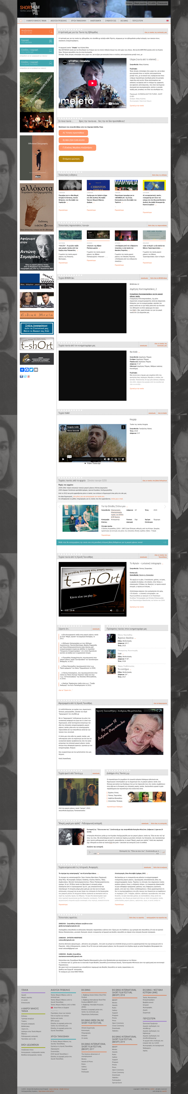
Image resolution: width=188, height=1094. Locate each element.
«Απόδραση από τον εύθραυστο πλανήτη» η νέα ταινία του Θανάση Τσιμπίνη (126, 248)
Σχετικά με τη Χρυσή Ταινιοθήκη (62, 1046)
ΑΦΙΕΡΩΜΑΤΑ (95, 21)
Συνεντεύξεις (55, 1051)
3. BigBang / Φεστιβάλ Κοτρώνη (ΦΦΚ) (92, 1006)
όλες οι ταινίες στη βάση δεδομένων (155, 481)
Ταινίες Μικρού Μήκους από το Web (63, 1005)
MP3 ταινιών (55, 1021)
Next (164, 520)
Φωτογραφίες (147, 1007)
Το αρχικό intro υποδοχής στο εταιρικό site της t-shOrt (153, 1042)
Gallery (83, 1067)
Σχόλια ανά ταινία (57, 1018)
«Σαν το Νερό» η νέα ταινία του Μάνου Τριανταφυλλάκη (154, 247)
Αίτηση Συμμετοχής (88, 1028)
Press (114, 1021)
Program (115, 1015)
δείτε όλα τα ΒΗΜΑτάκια (158, 278)
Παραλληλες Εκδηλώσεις (89, 1014)
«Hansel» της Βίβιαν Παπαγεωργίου (94, 247)
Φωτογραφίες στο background (153, 1045)
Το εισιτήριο (123, 669)
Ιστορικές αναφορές (28, 1024)
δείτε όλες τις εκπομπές (159, 823)
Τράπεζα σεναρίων (27, 1019)
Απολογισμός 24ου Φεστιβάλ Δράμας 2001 (130, 873)
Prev (60, 520)
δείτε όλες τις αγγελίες (136, 918)
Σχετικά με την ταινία (137, 106)
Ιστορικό (84, 1035)
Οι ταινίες (84, 1038)
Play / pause (89, 852)
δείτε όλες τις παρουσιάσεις (157, 225)
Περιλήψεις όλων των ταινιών (61, 1013)
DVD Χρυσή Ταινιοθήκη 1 (59, 1054)
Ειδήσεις (129, 3)
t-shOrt (152, 1089)
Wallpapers (147, 1048)
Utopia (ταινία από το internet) (143, 59)
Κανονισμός (85, 1030)
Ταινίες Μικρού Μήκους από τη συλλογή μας (61, 996)
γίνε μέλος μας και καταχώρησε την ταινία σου (88, 496)
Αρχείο (145, 1010)
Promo (114, 1018)
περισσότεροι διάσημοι (115, 807)
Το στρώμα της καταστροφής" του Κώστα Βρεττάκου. (77, 873)
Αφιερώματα (55, 1049)
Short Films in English (167, 21)
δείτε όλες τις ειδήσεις (159, 175)
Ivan (119, 653)
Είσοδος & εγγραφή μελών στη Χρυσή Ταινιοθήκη (61, 1029)
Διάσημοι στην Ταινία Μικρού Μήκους (31, 1033)
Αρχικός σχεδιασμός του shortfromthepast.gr (151, 1037)
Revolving (105, 506)
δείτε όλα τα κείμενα (160, 867)
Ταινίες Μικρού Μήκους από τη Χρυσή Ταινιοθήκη (61, 1001)
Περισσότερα (63, 210)
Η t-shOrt (152, 3)
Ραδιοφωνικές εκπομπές (29, 1036)
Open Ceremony (118, 1023)
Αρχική (20, 21)
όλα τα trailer (162, 413)
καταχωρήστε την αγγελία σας (157, 918)
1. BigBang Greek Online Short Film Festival (93, 996)
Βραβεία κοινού (148, 1002)
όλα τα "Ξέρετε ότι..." (66, 690)
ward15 (164, 1091)
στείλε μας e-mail (117, 499)
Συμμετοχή (146, 1013)
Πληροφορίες (86, 1033)
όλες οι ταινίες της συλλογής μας (156, 32)
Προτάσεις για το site (28, 1039)
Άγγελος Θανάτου (126, 638)
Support (84, 1069)
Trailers (24, 1021)
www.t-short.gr (53, 1089)
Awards (114, 1005)
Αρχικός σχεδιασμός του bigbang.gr (151, 1032)
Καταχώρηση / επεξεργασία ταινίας (33, 1052)
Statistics (115, 1031)
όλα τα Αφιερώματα (160, 703)
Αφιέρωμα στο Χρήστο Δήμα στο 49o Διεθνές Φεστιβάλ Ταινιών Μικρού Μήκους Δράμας (97, 199)
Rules (83, 1064)
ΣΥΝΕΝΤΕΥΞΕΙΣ (110, 21)
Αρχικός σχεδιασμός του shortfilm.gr (151, 1027)
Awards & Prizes (87, 1061)
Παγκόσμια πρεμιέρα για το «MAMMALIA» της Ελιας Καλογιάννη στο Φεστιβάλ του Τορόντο (125, 199)
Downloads (116, 1028)
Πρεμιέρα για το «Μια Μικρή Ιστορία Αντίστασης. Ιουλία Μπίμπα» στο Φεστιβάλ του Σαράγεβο (68, 199)
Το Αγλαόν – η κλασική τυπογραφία (145, 563)
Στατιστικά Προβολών (150, 1023)
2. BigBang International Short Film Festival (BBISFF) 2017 (93, 1001)
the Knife (133, 352)
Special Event (117, 1083)
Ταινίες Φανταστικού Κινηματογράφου (150, 999)
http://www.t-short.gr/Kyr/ (46, 1091)
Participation (116, 1080)
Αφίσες (145, 1051)
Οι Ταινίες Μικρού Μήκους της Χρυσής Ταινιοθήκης (61, 1043)
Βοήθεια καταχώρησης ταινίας (31, 1055)
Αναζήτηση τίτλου (27, 1050)
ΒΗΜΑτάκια (25, 1026)
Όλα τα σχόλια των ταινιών (60, 1016)
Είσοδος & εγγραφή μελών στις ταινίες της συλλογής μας (61, 1025)
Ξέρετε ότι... (25, 1029)
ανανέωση (144, 278)
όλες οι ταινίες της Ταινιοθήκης (161, 556)
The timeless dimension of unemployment (90, 1055)
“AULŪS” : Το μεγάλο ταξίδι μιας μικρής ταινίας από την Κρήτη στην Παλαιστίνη (68, 248)
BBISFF (114, 1000)
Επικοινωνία (162, 3)
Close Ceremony (118, 1026)
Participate (85, 1072)
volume (163, 852)
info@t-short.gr (64, 1089)
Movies (83, 1059)
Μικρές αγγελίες (140, 3)
